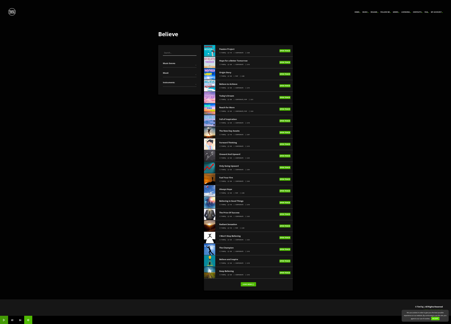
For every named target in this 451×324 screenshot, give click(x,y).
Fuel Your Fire (226, 177)
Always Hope (225, 189)
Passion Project (226, 49)
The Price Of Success (229, 212)
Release (374, 12)
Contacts (417, 12)
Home (357, 12)
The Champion (226, 248)
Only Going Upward (229, 166)
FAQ (426, 12)
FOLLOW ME (385, 12)
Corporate (239, 53)
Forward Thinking (228, 142)
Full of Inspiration (228, 119)
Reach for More (227, 107)
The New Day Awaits (229, 131)
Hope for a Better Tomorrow (233, 61)
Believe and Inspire (228, 259)
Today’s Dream (226, 96)
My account (436, 12)
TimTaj (223, 53)
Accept (435, 318)
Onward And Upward (229, 154)
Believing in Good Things (231, 201)
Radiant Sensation (228, 224)
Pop (236, 76)
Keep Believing (226, 271)
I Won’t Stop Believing (230, 236)
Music (364, 12)
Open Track (285, 51)
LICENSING (405, 12)
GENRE (395, 12)
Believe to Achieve (228, 84)
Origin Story (225, 72)
